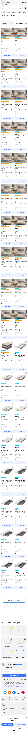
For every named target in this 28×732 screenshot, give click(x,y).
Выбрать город (21, 724)
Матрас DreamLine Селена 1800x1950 (7, 324)
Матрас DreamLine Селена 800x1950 (7, 167)
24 (23, 606)
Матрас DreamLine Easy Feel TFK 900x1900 (6, 418)
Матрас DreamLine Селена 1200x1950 (7, 199)
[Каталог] (3, 8)
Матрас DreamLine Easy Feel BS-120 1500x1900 (6, 574)
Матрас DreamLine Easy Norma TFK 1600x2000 (19, 418)
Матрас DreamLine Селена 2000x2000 (20, 324)
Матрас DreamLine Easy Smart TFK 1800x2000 (19, 449)
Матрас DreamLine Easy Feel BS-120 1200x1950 (19, 481)
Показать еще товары (14, 600)
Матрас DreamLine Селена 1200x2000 (7, 73)
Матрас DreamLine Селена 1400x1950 (20, 105)
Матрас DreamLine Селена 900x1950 (20, 167)
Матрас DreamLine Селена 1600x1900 (20, 262)
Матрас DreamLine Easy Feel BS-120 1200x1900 (6, 481)
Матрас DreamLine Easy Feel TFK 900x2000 (19, 387)
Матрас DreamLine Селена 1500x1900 (7, 230)
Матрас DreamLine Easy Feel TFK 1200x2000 (6, 387)
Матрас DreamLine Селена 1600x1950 (7, 293)
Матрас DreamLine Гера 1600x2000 (6, 356)
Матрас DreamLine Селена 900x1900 (20, 42)
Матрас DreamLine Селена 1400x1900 (20, 199)
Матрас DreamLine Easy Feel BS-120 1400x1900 (19, 512)
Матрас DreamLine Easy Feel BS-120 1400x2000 (19, 543)
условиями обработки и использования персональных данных (13, 686)
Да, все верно (7, 724)
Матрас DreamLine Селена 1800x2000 (20, 136)
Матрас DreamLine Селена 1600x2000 (7, 42)
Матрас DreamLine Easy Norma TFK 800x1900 (6, 449)
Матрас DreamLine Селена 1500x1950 (20, 230)
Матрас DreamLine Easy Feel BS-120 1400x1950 (6, 543)
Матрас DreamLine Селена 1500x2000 (7, 262)
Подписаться (14, 675)
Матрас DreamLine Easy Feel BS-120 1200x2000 (6, 512)
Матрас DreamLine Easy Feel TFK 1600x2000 (19, 356)
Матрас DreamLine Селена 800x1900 (20, 73)
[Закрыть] (26, 717)
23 (19, 606)
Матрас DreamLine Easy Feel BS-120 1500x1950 (19, 574)
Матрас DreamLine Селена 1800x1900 (20, 293)
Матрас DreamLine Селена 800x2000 (7, 105)
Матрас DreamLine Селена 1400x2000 (7, 136)
